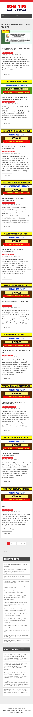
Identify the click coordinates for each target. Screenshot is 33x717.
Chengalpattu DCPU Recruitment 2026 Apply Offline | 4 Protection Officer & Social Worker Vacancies (16, 658)
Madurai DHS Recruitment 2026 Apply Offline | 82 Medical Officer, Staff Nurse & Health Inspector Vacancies (16, 597)
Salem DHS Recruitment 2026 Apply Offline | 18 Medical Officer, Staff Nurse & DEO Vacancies (15, 604)
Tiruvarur (10, 355)
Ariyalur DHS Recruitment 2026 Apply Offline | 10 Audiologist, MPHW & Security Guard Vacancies (16, 620)
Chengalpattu (11, 102)
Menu (16, 16)
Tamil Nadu (5, 52)
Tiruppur (10, 509)
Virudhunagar (11, 203)
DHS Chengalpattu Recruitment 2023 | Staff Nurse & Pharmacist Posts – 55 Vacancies (14, 99)
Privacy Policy (6, 710)
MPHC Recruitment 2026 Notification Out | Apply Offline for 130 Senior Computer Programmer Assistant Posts (15, 571)
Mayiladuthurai (11, 151)
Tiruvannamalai (11, 406)
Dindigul (10, 52)
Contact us (21, 710)
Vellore (10, 306)
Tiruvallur (10, 458)
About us (14, 710)
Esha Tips (18, 54)
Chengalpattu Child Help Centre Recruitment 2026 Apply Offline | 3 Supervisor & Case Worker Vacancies (16, 684)
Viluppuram (11, 254)
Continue (7, 74)
